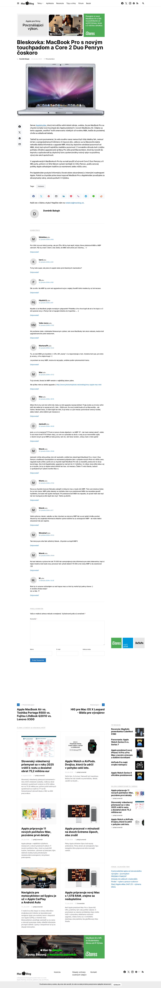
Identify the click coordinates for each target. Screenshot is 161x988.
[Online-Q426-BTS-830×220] (61, 947)
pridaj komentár (40, 775)
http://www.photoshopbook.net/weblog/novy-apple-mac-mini (79, 385)
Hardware (41, 186)
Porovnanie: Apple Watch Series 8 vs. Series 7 (120, 742)
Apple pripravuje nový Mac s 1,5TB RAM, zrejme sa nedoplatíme (82, 896)
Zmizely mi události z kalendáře (124, 879)
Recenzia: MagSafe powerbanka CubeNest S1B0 (122, 731)
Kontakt (93, 972)
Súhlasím (117, 985)
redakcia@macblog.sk (74, 203)
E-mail (58, 649)
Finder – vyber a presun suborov (124, 881)
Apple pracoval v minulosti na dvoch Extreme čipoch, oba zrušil (82, 832)
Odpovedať (34, 252)
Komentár (33, 619)
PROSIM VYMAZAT (119, 876)
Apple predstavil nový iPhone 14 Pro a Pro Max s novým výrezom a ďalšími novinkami (122, 754)
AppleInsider (41, 125)
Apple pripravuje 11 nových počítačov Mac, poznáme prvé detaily (36, 832)
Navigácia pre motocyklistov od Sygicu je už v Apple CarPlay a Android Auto (38, 897)
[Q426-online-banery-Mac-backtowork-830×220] (61, 25)
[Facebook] (122, 3)
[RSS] (137, 3)
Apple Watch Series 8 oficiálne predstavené (121, 774)
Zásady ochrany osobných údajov (79, 973)
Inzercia (57, 972)
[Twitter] (126, 3)
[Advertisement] (61, 682)
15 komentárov (50, 59)
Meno (32, 649)
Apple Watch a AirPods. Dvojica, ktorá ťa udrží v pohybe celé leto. (80, 764)
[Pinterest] (134, 3)
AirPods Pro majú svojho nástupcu (119, 763)
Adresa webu (87, 649)
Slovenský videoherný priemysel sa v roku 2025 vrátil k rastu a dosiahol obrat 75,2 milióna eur (37, 766)
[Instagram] (130, 3)
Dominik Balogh (24, 59)
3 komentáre (81, 903)
